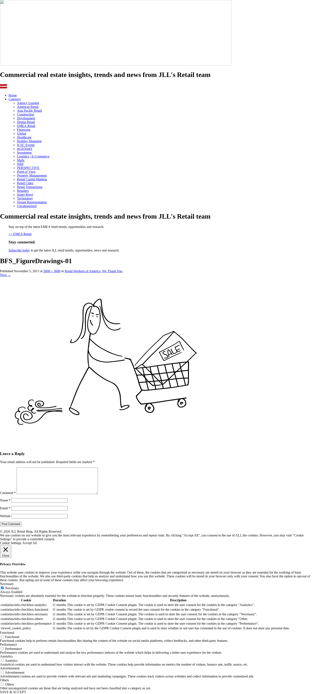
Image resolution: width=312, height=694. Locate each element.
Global (21, 133)
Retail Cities (25, 183)
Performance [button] (8, 644)
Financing (23, 129)
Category (14, 99)
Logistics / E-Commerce (33, 156)
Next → (5, 275)
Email (5, 508)
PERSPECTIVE (28, 168)
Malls (20, 160)
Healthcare (24, 137)
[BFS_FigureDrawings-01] (102, 445)
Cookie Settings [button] (10, 543)
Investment (24, 152)
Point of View (26, 171)
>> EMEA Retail (19, 234)
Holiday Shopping (29, 141)
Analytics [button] (6, 656)
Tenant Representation (32, 202)
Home (12, 95)
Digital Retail (26, 122)
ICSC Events (26, 145)
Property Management (32, 175)
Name (5, 500)
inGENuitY (25, 149)
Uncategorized (27, 206)
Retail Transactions (29, 187)
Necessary (12, 588)
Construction (25, 114)
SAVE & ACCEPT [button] (13, 692)
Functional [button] (7, 632)
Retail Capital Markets (32, 179)
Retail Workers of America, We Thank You (93, 271)
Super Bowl (25, 194)
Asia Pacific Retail (29, 110)
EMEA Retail (26, 126)
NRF (20, 164)
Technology (25, 198)
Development (26, 118)
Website (5, 516)
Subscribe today (19, 250)
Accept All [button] (29, 543)
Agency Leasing (28, 103)
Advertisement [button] (10, 668)
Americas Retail (27, 107)
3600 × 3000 (51, 271)
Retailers (23, 191)
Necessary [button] (7, 584)
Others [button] (4, 680)
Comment (8, 493)
